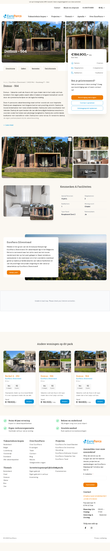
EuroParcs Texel (62, 459)
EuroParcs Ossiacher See (65, 456)
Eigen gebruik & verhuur (39, 474)
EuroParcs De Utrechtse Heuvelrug (65, 448)
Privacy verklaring (100, 538)
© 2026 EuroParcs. (10, 538)
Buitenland (7, 471)
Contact (57, 8)
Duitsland (7, 456)
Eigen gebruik (35, 471)
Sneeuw (6, 477)
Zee (4, 486)
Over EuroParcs (36, 444)
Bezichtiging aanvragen (87, 97)
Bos (4, 483)
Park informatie (50, 68)
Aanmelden (90, 485)
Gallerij (23, 68)
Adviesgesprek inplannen (87, 108)
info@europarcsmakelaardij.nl (94, 496)
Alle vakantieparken (11, 459)
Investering (34, 477)
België (5, 447)
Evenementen (61, 471)
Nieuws (32, 459)
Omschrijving (10, 68)
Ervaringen (34, 447)
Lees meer (9, 125)
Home (5, 82)
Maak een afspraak (71, 8)
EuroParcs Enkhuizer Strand (66, 453)
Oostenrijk (7, 453)
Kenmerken (36, 68)
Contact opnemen (87, 103)
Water (5, 480)
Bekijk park (14, 272)
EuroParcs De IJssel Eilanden (67, 444)
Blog (31, 456)
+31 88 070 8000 (88, 8)
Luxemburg (7, 450)
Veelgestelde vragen (38, 462)
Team (32, 450)
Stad (5, 474)
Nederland (7, 444)
